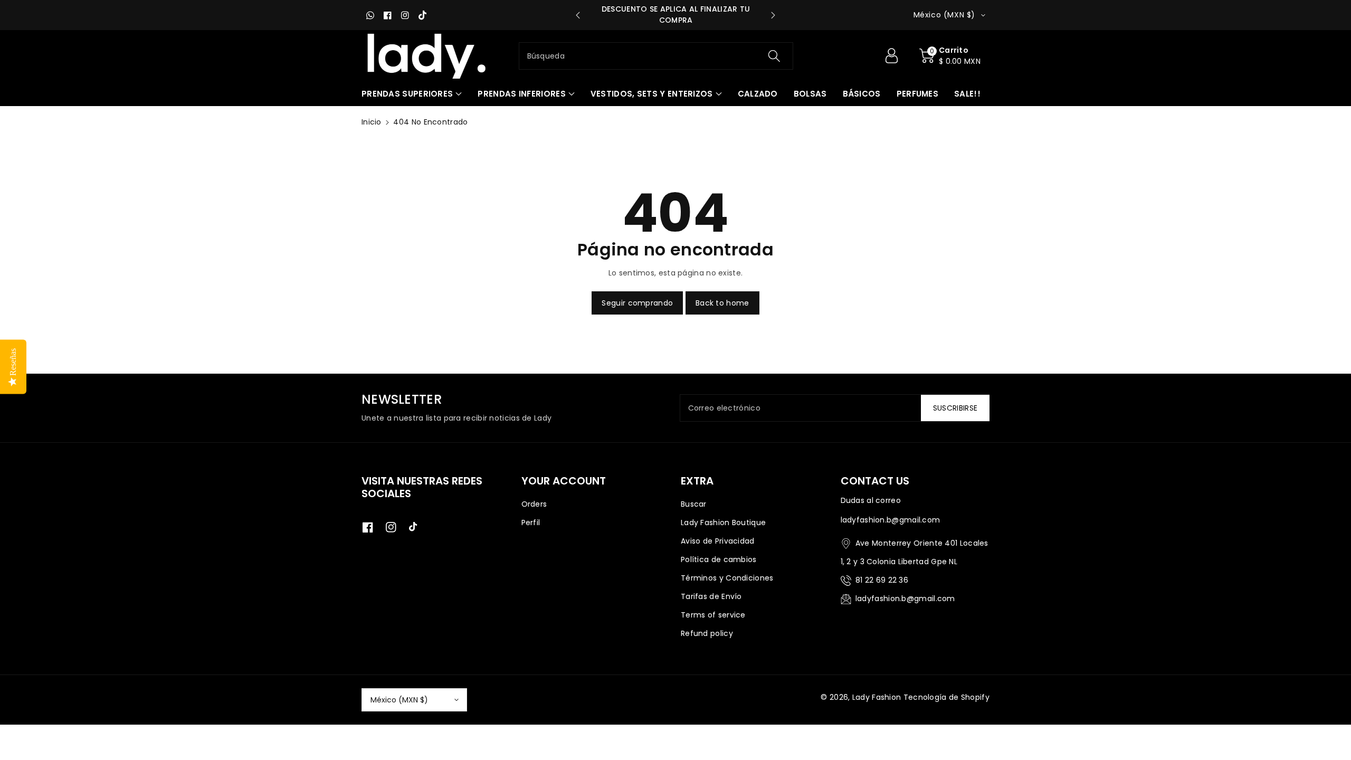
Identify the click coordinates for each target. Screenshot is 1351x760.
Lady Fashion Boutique (723, 522)
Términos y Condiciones (727, 578)
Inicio (371, 122)
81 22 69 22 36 (881, 580)
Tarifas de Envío (711, 596)
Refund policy (707, 633)
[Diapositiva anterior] (578, 15)
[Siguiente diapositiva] (773, 15)
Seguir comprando (637, 303)
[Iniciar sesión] (891, 56)
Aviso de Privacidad (718, 541)
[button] (950, 56)
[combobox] (656, 56)
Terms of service (713, 615)
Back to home (722, 303)
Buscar (694, 504)
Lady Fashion (876, 697)
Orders (534, 504)
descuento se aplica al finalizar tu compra (676, 14)
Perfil (530, 522)
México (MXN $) (399, 700)
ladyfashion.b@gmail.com (905, 598)
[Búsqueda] (774, 56)
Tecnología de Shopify (946, 697)
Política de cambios (719, 559)
